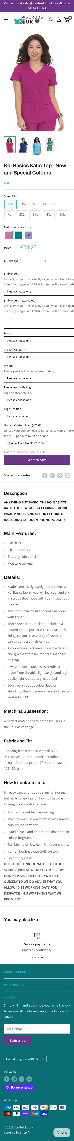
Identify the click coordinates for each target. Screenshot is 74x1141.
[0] (66, 19)
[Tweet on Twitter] (60, 475)
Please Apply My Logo (18, 387)
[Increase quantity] (45, 261)
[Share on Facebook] (45, 475)
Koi (6, 183)
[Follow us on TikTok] (21, 1079)
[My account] (59, 19)
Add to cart (37, 460)
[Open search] (51, 19)
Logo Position (12, 409)
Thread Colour (13, 350)
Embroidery (11, 273)
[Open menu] (6, 19)
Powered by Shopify (17, 1132)
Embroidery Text (19, 300)
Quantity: (11, 261)
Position (9, 366)
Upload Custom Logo (23, 425)
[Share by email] (67, 475)
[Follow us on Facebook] (6, 1079)
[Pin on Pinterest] (52, 475)
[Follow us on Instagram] (14, 1079)
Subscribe (18, 1040)
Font (7, 333)
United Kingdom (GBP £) (22, 1059)
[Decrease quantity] (25, 261)
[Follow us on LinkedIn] (29, 1079)
